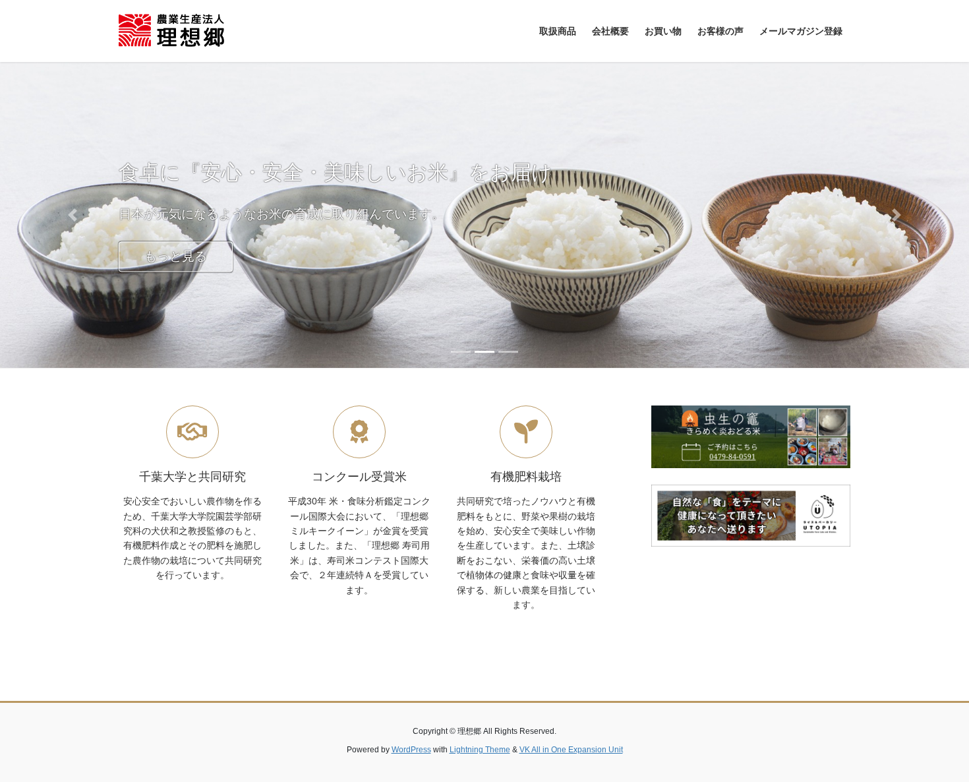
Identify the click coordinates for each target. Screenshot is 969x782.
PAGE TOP (934, 746)
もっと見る (175, 256)
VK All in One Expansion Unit (571, 749)
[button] (73, 215)
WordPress (411, 749)
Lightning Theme (480, 749)
